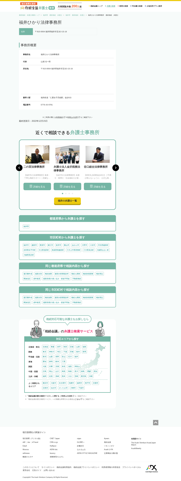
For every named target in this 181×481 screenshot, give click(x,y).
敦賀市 (42, 245)
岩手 (59, 347)
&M (24, 442)
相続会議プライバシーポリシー (87, 467)
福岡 (44, 376)
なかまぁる (81, 449)
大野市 (84, 245)
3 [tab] (69, 193)
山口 (57, 371)
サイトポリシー (47, 467)
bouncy (52, 453)
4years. (107, 438)
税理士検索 (123, 6)
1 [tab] (62, 193)
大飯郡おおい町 (103, 250)
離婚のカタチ (28, 457)
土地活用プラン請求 (154, 6)
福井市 (26, 245)
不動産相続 (76, 279)
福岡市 (79, 383)
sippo (79, 438)
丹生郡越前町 (103, 245)
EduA (25, 446)
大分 (70, 376)
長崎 (57, 376)
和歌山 (77, 366)
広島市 (45, 388)
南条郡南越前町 (58, 250)
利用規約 (59, 117)
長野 (57, 357)
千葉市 (81, 388)
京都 (57, 366)
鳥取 (63, 371)
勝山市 (66, 245)
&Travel (35, 442)
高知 (95, 371)
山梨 (51, 357)
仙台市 (53, 388)
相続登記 (99, 274)
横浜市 (45, 383)
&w (29, 442)
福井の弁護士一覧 (67, 200)
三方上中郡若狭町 (74, 250)
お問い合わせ (49, 470)
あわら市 (75, 245)
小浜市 (92, 245)
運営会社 (26, 470)
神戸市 (87, 383)
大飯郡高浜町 (29, 255)
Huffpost (53, 446)
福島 (84, 347)
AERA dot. (54, 449)
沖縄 (90, 376)
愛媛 (89, 371)
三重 (63, 361)
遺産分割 (38, 274)
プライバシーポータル (131, 467)
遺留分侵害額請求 (62, 274)
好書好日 (80, 446)
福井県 (26, 226)
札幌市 (71, 383)
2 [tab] (66, 193)
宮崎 (76, 376)
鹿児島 (83, 376)
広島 (44, 371)
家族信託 (27, 279)
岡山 (51, 371)
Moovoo (26, 449)
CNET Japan (55, 438)
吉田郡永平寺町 (30, 250)
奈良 (63, 366)
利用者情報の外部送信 (111, 467)
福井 (76, 357)
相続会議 (107, 442)
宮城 (71, 347)
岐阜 (57, 361)
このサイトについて (31, 467)
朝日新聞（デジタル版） (32, 438)
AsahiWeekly (136, 448)
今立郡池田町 (44, 250)
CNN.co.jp (54, 442)
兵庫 (51, 366)
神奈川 (51, 352)
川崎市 (73, 388)
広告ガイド (36, 470)
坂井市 (58, 245)
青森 (52, 347)
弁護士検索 (111, 6)
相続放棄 (48, 274)
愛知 (44, 361)
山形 (78, 347)
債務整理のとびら (57, 457)
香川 (76, 371)
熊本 (63, 376)
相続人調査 (75, 274)
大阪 (44, 366)
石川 (70, 357)
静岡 (51, 361)
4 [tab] (72, 193)
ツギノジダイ (109, 446)
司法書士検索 (137, 6)
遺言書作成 (28, 274)
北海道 (45, 347)
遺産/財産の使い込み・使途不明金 (56, 279)
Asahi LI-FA (108, 449)
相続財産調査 (88, 274)
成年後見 (36, 279)
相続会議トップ (96, 6)
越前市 (34, 245)
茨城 (71, 352)
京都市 (95, 383)
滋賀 (70, 366)
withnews (26, 453)
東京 (44, 352)
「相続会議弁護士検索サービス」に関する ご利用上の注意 (49, 396)
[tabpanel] (37, 167)
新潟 (44, 357)
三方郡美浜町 (88, 250)
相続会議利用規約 (64, 467)
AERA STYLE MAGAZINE (87, 453)
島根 (70, 371)
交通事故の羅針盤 (111, 453)
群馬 (84, 352)
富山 (63, 357)
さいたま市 (63, 388)
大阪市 (53, 383)
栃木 (78, 352)
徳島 (82, 371)
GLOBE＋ (81, 442)
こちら (77, 399)
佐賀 (51, 376)
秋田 (65, 347)
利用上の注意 (72, 117)
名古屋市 (62, 383)
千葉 (65, 352)
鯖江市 (50, 245)
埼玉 (59, 352)
